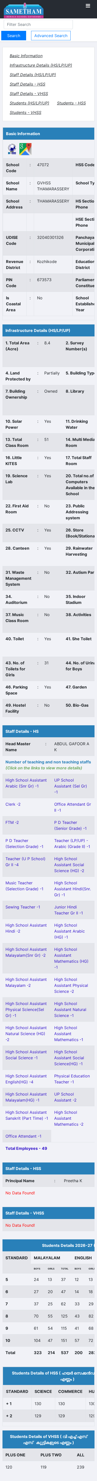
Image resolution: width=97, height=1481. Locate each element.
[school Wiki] (12, 148)
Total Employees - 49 (26, 1148)
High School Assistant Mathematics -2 (69, 1118)
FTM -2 (12, 822)
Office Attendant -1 (23, 1136)
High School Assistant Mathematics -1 (68, 1033)
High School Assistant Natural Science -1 (70, 1009)
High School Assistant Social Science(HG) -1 (69, 1057)
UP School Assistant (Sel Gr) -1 (70, 786)
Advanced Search (50, 35)
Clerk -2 (13, 804)
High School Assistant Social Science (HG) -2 (69, 864)
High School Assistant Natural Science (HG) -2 (26, 1033)
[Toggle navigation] (88, 5)
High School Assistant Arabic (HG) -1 (69, 931)
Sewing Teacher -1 (22, 906)
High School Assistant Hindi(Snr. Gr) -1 (72, 888)
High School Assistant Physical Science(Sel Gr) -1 (26, 1009)
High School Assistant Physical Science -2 (71, 985)
